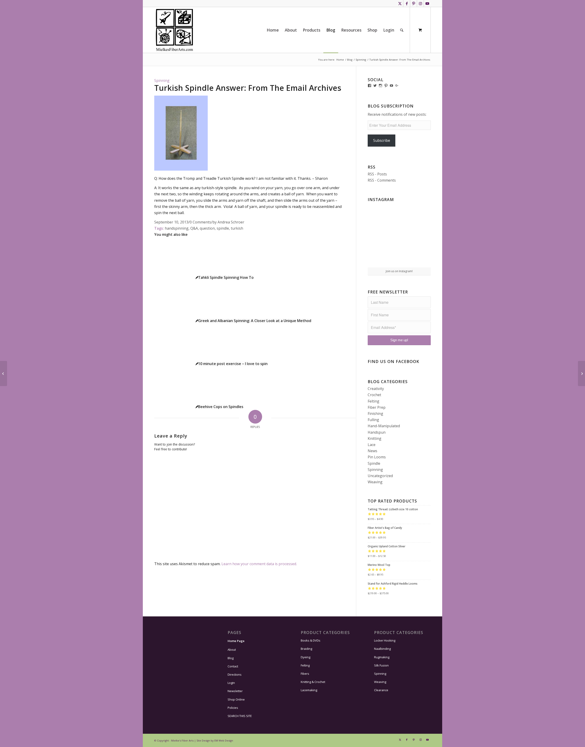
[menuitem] (273, 30)
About (232, 650)
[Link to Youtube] (427, 3)
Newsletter (235, 691)
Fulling (373, 419)
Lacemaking (309, 690)
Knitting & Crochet (313, 682)
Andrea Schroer (231, 222)
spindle (223, 228)
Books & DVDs (310, 640)
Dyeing (305, 657)
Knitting (374, 438)
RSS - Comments (382, 180)
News (372, 450)
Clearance (381, 690)
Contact (233, 666)
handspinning (177, 228)
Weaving (375, 481)
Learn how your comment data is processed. (259, 563)
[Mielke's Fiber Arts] (174, 30)
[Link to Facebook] (406, 3)
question (207, 228)
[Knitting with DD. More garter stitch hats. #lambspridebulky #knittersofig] (399, 235)
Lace (371, 444)
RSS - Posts (377, 174)
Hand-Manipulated (384, 425)
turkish (237, 228)
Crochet (374, 394)
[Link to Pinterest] (413, 3)
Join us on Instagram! (399, 271)
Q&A (194, 228)
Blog (231, 658)
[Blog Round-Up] (3, 373)
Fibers (305, 674)
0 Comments (200, 222)
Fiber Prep (377, 407)
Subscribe (381, 140)
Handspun (377, 432)
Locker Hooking (384, 640)
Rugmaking (381, 657)
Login (231, 683)
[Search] (401, 30)
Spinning (162, 80)
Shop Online (236, 699)
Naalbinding (382, 649)
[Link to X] (399, 3)
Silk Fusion (381, 665)
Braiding (306, 649)
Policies (233, 708)
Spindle (374, 463)
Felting (373, 401)
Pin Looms (377, 456)
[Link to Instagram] (420, 3)
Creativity (376, 388)
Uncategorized (380, 475)
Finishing (375, 413)
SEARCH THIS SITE (240, 716)
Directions (235, 674)
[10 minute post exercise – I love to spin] (581, 373)
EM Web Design (223, 740)
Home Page (236, 641)
